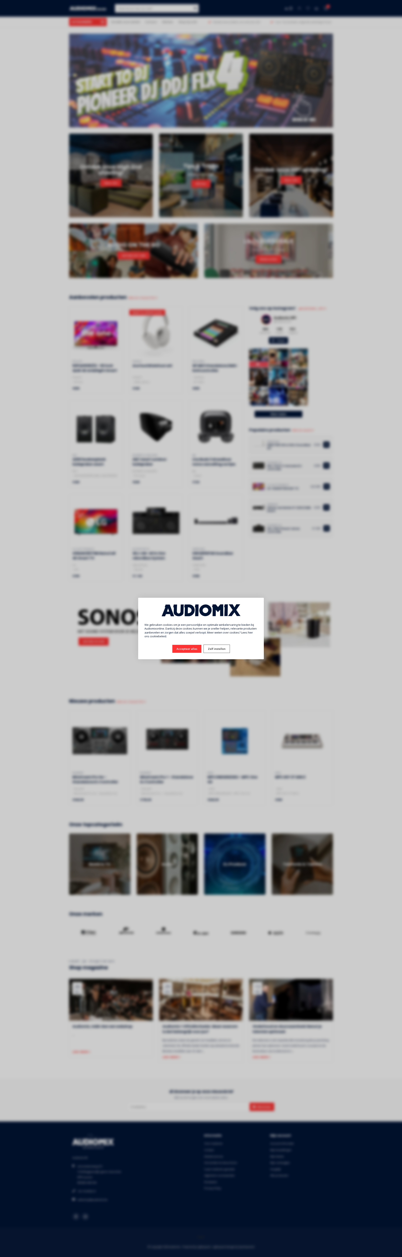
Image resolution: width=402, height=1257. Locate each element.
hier (250, 632)
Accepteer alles (187, 649)
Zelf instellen (216, 649)
